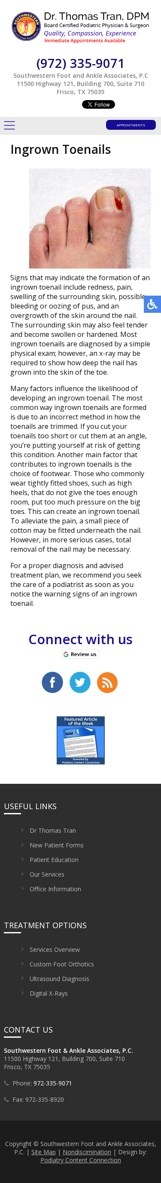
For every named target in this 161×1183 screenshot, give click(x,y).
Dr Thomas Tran (53, 830)
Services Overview (55, 949)
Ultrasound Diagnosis (59, 979)
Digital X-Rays (49, 993)
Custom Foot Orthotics (62, 964)
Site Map (43, 1152)
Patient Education (54, 860)
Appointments (131, 124)
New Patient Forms (57, 845)
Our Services (47, 874)
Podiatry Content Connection (80, 1160)
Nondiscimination (87, 1152)
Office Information (55, 889)
